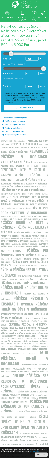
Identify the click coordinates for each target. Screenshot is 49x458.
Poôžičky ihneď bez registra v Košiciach (26, 339)
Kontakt (43, 17)
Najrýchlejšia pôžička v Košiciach (24, 244)
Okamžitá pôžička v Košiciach (28, 324)
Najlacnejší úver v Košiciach (30, 369)
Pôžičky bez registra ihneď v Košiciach (24, 199)
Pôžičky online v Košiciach (24, 144)
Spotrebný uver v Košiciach (17, 162)
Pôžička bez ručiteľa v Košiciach (34, 331)
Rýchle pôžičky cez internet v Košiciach (18, 417)
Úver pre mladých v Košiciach (31, 194)
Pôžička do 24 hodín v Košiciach (24, 283)
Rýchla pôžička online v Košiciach (32, 412)
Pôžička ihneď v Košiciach (19, 141)
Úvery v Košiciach (40, 163)
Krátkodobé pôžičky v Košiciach (19, 438)
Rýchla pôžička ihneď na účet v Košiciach (30, 266)
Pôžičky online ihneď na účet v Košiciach (24, 264)
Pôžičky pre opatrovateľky (15, 135)
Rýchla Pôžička (22, 18)
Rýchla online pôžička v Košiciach (32, 349)
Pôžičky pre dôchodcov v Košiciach (24, 230)
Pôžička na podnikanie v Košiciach (15, 395)
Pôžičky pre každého (12, 166)
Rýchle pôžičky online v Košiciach (24, 419)
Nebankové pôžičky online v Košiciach (24, 446)
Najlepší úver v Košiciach (20, 346)
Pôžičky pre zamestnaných (15, 121)
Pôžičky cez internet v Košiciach (24, 190)
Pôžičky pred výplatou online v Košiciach (28, 398)
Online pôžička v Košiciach (14, 152)
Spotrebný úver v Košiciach (11, 194)
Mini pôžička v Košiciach (39, 147)
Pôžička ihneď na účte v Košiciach (18, 333)
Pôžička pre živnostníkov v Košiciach (24, 253)
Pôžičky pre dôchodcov (13, 128)
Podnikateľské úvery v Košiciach (24, 389)
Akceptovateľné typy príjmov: (14, 118)
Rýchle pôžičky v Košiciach (19, 148)
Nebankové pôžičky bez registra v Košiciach (24, 184)
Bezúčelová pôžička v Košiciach (28, 233)
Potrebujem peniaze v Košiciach (35, 219)
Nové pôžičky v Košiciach (31, 216)
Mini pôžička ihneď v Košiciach (24, 359)
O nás (34, 18)
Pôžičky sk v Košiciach (40, 238)
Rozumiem (41, 454)
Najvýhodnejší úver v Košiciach (30, 204)
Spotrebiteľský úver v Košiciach (17, 314)
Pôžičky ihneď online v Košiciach (35, 341)
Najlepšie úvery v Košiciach (24, 440)
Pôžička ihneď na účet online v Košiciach (24, 291)
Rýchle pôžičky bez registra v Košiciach (16, 208)
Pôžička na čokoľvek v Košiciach (32, 392)
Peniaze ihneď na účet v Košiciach (18, 328)
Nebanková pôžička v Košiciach (31, 180)
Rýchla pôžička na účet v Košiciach (16, 344)
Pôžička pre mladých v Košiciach (14, 402)
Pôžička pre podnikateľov (14, 124)
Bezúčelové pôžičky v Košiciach (18, 354)
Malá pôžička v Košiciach (33, 279)
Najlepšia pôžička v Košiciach (10, 216)
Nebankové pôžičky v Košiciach (24, 154)
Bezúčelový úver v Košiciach (24, 170)
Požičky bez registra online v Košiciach (35, 186)
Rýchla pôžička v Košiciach (12, 186)
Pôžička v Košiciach (6, 141)
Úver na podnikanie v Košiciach (29, 276)
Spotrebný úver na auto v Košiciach (24, 430)
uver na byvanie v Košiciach (37, 166)
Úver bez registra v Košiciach (14, 241)
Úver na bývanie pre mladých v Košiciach (33, 434)
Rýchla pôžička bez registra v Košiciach (24, 273)
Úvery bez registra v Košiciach (15, 321)
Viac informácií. (34, 451)
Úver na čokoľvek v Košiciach (36, 318)
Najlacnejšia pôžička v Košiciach (34, 236)
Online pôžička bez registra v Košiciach (24, 379)
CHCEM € (25, 107)
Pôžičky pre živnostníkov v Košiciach (16, 238)
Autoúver (7, 17)
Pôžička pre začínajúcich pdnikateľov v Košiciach (24, 406)
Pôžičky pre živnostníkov (14, 131)
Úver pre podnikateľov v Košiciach (24, 210)
